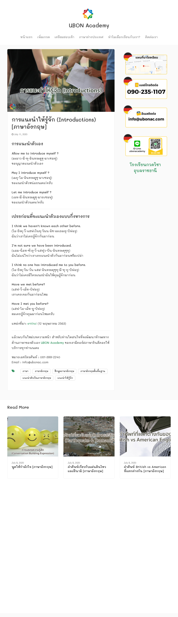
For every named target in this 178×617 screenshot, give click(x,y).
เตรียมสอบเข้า (64, 37)
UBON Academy (52, 342)
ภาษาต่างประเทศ (91, 37)
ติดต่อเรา (151, 37)
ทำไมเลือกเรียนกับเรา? (124, 37)
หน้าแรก (26, 37)
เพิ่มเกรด (43, 37)
